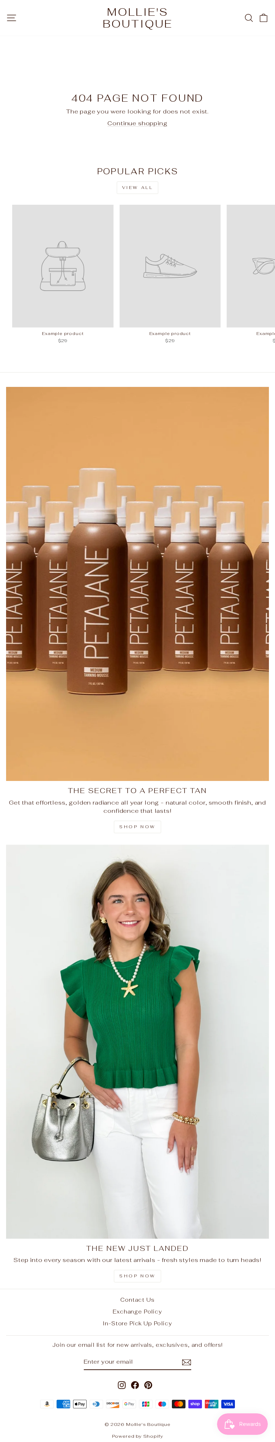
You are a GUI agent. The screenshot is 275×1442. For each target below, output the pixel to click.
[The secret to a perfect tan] (137, 584)
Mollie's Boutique (138, 18)
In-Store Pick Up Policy (137, 1323)
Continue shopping (137, 123)
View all (137, 187)
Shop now (137, 1276)
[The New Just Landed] (137, 1042)
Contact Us (137, 1299)
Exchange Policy (137, 1311)
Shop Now (137, 827)
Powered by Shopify (137, 1436)
